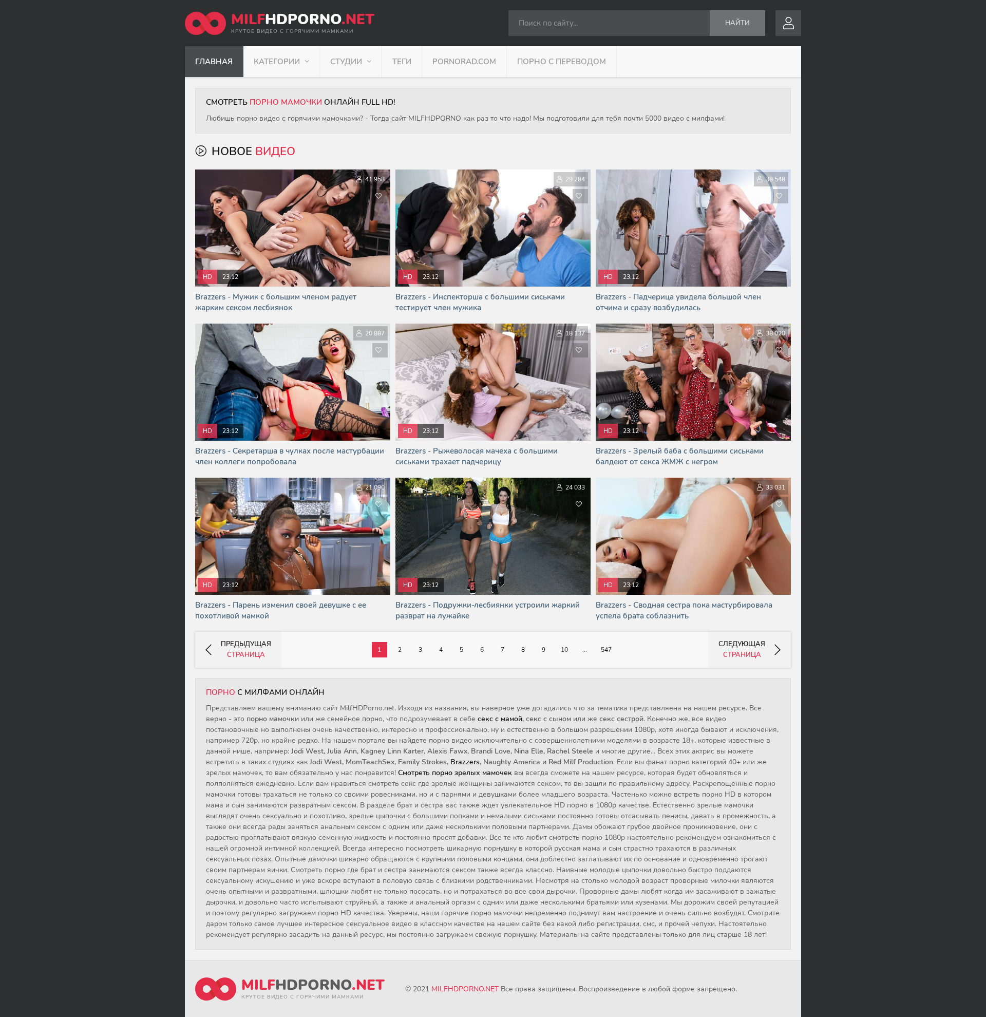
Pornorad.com (464, 61)
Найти (737, 23)
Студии (346, 61)
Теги (401, 61)
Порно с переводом (561, 61)
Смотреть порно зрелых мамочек (455, 773)
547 (606, 650)
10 (564, 650)
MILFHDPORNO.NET (465, 989)
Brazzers (465, 762)
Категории (277, 61)
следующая (741, 649)
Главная (214, 61)
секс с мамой (500, 719)
